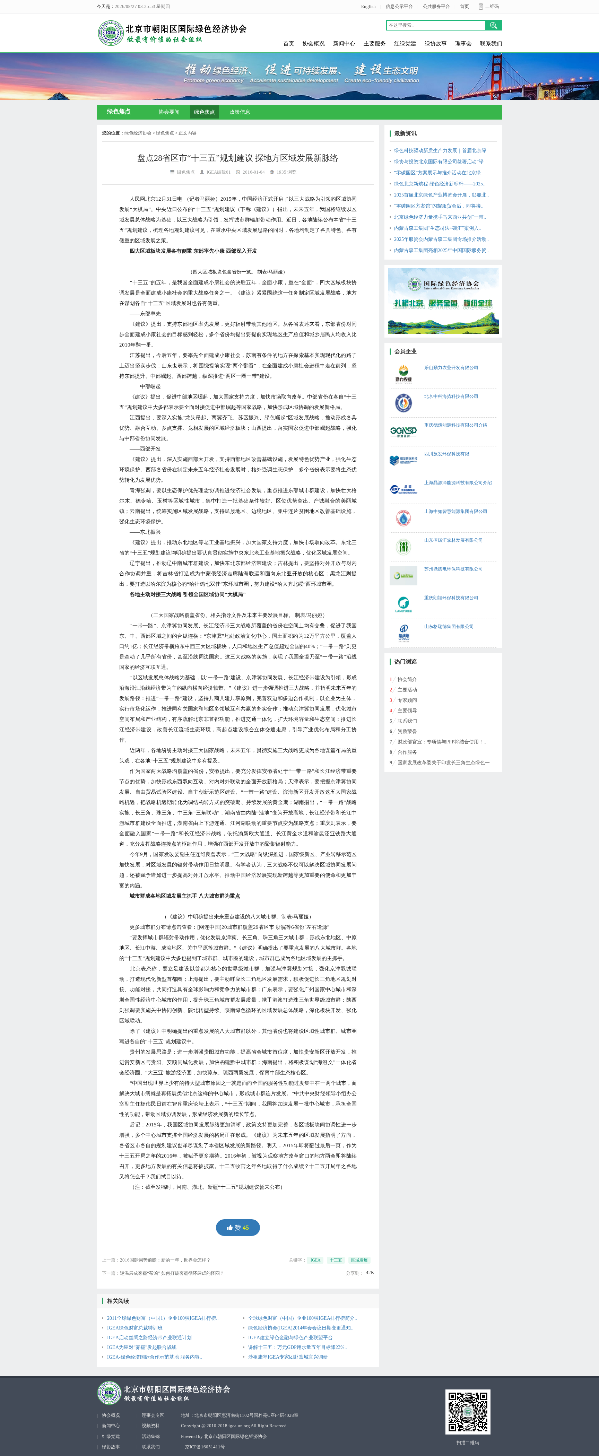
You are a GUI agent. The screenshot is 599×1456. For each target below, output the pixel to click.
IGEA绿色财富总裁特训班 (135, 1328)
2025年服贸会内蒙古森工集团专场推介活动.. (441, 239)
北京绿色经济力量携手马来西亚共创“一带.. (440, 217)
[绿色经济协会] (208, 1393)
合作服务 (407, 752)
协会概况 (314, 43)
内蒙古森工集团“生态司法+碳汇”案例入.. (437, 228)
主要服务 (375, 43)
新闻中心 (344, 43)
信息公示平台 (399, 6)
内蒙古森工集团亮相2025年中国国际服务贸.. (441, 250)
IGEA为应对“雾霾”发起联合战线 (141, 1347)
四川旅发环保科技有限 (446, 453)
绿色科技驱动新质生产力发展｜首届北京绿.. (441, 150)
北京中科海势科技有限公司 (451, 396)
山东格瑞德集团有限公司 (449, 626)
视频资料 (151, 1425)
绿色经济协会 (137, 133)
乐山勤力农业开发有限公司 (451, 367)
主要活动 (407, 689)
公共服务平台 (436, 6)
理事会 (463, 43)
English (368, 6)
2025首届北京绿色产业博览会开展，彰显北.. (441, 195)
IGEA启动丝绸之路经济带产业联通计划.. (150, 1337)
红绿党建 (405, 43)
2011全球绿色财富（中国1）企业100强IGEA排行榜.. (163, 1318)
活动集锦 (151, 1436)
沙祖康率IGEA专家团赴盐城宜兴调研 (288, 1357)
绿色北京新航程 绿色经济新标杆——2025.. (440, 183)
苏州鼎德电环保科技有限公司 (453, 569)
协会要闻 (169, 112)
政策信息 (239, 112)
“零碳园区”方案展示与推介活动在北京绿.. (439, 172)
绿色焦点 (204, 112)
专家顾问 (407, 700)
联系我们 (491, 43)
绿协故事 (436, 43)
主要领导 (407, 710)
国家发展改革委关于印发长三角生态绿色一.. (445, 762)
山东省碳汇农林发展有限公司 (453, 540)
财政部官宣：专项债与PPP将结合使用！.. (442, 741)
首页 (464, 6)
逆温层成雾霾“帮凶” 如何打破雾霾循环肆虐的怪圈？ (172, 1273)
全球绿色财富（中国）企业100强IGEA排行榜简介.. (302, 1318)
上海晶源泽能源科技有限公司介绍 (458, 482)
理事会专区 (153, 1415)
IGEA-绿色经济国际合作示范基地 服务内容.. (154, 1357)
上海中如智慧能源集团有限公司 (455, 511)
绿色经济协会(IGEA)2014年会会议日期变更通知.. (301, 1328)
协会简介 (407, 679)
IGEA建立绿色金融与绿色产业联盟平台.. (292, 1337)
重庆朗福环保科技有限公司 (451, 597)
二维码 (492, 6)
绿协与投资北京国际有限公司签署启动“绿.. (440, 161)
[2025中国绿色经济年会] (443, 301)
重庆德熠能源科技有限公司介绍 (455, 425)
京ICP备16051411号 (205, 1446)
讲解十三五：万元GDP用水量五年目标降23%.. (297, 1347)
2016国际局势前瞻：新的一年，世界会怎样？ (165, 1260)
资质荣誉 (407, 731)
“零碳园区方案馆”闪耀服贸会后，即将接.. (439, 206)
